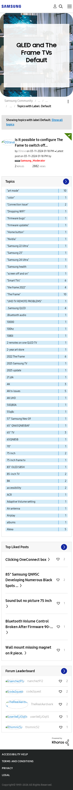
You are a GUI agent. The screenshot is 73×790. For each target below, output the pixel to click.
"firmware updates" (18, 225)
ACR (9, 494)
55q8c (10, 411)
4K (8, 384)
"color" (11, 197)
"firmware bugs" (16, 218)
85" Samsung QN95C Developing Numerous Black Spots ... (28, 580)
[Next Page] (66, 181)
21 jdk (10, 377)
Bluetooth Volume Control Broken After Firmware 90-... (29, 624)
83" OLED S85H (16, 467)
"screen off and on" (18, 273)
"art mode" (13, 190)
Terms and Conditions (18, 761)
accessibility (14, 488)
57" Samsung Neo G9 (19, 418)
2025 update (14, 370)
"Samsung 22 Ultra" (18, 246)
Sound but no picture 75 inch (28, 600)
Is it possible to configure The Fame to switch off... (39, 142)
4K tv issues (13, 391)
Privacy (7, 768)
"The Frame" (14, 294)
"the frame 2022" (16, 287)
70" (9, 446)
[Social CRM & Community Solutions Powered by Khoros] (60, 741)
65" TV (10, 432)
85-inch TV (13, 474)
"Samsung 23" (15, 253)
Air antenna (13, 508)
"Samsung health (16, 266)
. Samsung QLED (16, 308)
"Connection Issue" (17, 204)
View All (37, 547)
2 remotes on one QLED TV (22, 342)
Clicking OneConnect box (26, 559)
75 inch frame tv (16, 460)
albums (11, 522)
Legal (6, 775)
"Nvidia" (11, 239)
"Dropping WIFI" (16, 211)
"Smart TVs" (13, 280)
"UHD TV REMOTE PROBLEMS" (24, 301)
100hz (10, 329)
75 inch (11, 453)
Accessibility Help (15, 754)
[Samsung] (11, 6)
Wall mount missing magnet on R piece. (28, 650)
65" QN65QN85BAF (18, 425)
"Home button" (15, 232)
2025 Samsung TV (17, 363)
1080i (10, 335)
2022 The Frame (16, 356)
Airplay (11, 515)
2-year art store (15, 349)
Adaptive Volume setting (21, 501)
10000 (10, 322)
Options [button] (62, 101)
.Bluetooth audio (16, 315)
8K (8, 481)
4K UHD (11, 398)
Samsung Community (18, 101)
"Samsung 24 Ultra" (18, 259)
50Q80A (11, 405)
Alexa (10, 529)
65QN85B (12, 439)
